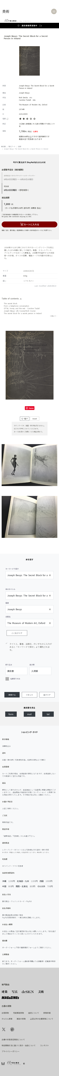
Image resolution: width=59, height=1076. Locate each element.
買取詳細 (46, 1013)
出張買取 (5, 1013)
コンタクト (44, 1045)
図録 (19, 146)
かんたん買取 (7, 1018)
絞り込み (8, 664)
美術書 (25, 25)
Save (31, 408)
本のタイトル (10, 589)
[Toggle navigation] (54, 11)
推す (25, 418)
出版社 (7, 616)
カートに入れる (31, 224)
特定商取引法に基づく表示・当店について (19, 1045)
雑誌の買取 (21, 1018)
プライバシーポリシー (10, 1051)
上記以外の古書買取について (41, 1018)
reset (34, 418)
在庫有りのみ (15, 678)
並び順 (32, 664)
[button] (12, 694)
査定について (33, 1013)
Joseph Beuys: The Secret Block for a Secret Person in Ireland (26, 149)
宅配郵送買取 (18, 1013)
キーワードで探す (12, 569)
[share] (4, 1029)
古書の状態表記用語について (13, 1039)
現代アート (11, 146)
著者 (7, 603)
